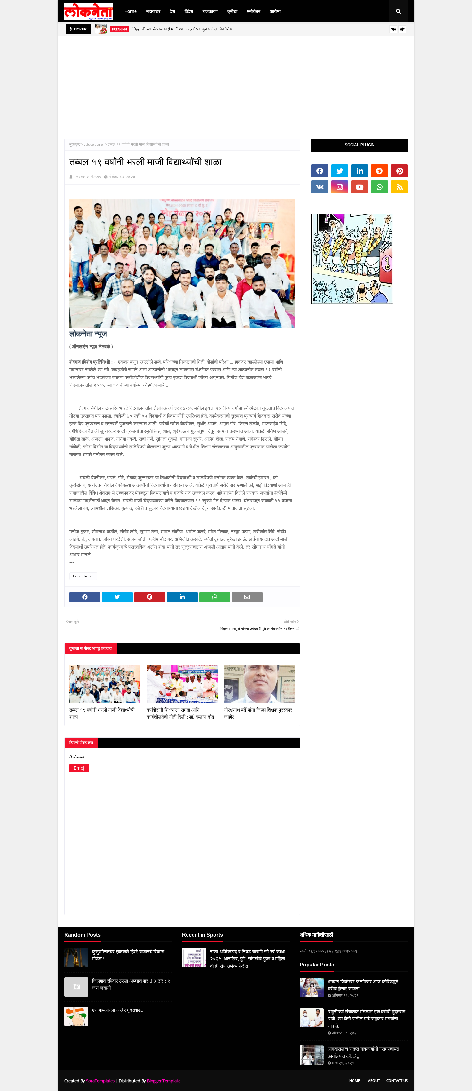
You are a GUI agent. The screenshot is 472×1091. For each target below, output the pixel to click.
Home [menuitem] (130, 11)
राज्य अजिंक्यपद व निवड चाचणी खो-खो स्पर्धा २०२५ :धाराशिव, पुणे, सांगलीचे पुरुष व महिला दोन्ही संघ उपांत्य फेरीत (247, 959)
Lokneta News (87, 176)
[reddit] (379, 170)
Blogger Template (163, 1081)
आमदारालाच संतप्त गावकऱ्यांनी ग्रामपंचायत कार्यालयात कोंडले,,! (363, 1052)
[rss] (399, 186)
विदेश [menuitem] (189, 11)
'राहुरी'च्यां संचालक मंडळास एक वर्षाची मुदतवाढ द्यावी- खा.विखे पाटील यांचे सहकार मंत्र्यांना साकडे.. (366, 1019)
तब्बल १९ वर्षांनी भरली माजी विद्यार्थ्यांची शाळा (101, 713)
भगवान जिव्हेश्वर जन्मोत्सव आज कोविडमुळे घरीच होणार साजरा (363, 985)
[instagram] (339, 186)
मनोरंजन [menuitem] (253, 11)
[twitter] (339, 170)
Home (354, 1080)
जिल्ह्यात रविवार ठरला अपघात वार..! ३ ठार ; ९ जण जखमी (131, 984)
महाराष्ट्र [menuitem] (153, 11)
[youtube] (359, 186)
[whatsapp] (379, 186)
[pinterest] (399, 170)
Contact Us (397, 1080)
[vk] (319, 186)
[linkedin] (359, 170)
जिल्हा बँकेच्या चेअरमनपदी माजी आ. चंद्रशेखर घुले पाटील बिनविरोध (182, 29)
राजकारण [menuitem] (210, 11)
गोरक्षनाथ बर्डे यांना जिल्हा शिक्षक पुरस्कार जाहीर (258, 713)
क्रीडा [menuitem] (232, 11)
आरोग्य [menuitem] (275, 11)
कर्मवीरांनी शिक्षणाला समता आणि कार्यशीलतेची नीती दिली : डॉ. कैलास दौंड (180, 713)
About (374, 1080)
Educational (93, 144)
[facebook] (319, 170)
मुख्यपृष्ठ (74, 144)
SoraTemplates (100, 1081)
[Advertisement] (236, 81)
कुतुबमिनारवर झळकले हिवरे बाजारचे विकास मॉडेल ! (128, 955)
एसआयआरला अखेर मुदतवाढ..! (118, 1010)
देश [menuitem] (172, 11)
